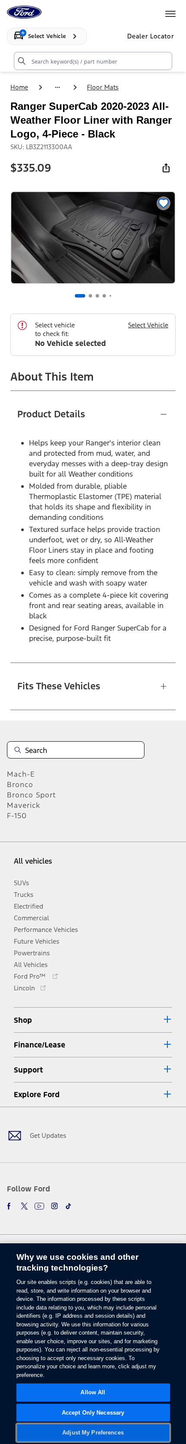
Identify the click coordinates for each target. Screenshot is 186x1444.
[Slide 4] (104, 296)
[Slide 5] (110, 296)
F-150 (17, 815)
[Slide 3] (97, 296)
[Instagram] (54, 1206)
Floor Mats (103, 87)
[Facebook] (10, 1206)
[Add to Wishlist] (163, 203)
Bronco (20, 784)
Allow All (92, 1392)
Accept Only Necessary (93, 1412)
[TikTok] (68, 1206)
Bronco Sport (31, 795)
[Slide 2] (90, 296)
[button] (93, 1020)
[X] (24, 1206)
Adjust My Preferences (93, 1432)
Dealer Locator (150, 36)
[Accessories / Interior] (57, 87)
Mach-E (21, 774)
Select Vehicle (148, 325)
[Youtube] (39, 1206)
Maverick (23, 805)
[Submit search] (21, 61)
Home (19, 87)
